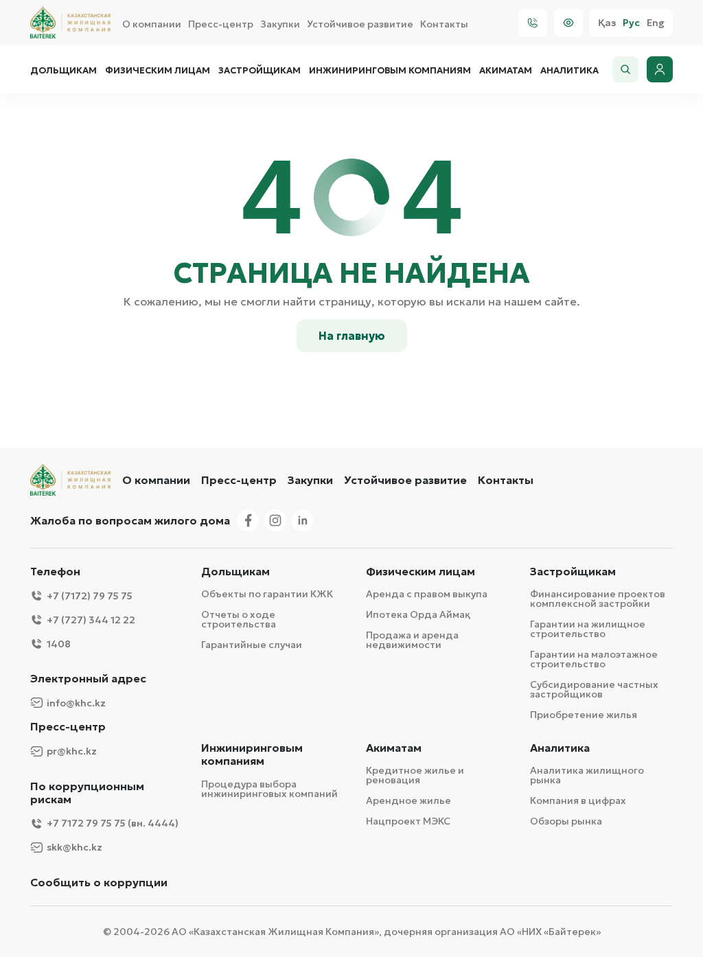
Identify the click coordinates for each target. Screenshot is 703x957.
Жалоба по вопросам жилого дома (130, 520)
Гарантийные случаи (251, 644)
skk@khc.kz (74, 847)
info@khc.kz (76, 703)
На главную (352, 336)
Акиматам (505, 70)
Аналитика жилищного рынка (587, 775)
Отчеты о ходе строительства (238, 619)
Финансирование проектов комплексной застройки (597, 598)
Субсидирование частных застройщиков (594, 689)
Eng (656, 23)
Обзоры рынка (566, 821)
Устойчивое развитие (360, 24)
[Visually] (568, 22)
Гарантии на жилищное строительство (587, 628)
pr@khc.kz (72, 751)
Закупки (280, 24)
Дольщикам (63, 70)
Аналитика (569, 70)
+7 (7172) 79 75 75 (89, 596)
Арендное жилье (408, 800)
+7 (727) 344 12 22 (91, 620)
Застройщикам (259, 70)
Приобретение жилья (583, 714)
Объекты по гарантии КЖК (267, 594)
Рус (631, 23)
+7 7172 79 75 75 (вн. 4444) (112, 823)
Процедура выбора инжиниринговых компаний (269, 788)
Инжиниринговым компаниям (390, 70)
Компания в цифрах (578, 800)
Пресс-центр (220, 24)
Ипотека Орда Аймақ (418, 614)
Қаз (607, 23)
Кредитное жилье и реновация (415, 775)
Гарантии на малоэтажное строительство (594, 659)
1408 (59, 644)
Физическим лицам (157, 70)
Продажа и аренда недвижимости (412, 639)
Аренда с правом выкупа (426, 594)
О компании (151, 24)
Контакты (444, 24)
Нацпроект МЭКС (408, 821)
